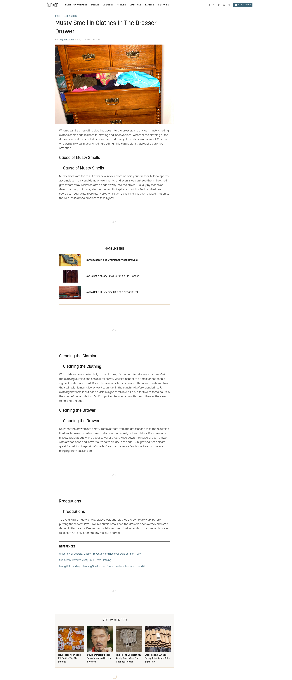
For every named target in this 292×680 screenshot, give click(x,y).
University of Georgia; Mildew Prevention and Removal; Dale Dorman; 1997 (100, 554)
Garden (121, 5)
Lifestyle (135, 5)
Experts (149, 5)
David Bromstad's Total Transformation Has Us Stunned (99, 658)
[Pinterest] (214, 4)
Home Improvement (76, 5)
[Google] (224, 4)
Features (163, 5)
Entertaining (70, 16)
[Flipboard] (219, 4)
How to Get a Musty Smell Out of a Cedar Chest (111, 292)
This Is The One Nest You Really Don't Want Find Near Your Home (128, 658)
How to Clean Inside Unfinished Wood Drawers (111, 260)
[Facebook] (209, 4)
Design (95, 5)
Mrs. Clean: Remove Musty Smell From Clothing (85, 560)
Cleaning (108, 5)
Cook (57, 16)
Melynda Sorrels (66, 39)
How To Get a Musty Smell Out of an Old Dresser (112, 276)
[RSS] (229, 4)
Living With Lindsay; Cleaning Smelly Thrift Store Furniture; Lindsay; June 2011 (102, 566)
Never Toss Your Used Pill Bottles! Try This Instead (69, 658)
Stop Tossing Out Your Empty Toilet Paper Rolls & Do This (157, 658)
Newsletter (244, 5)
